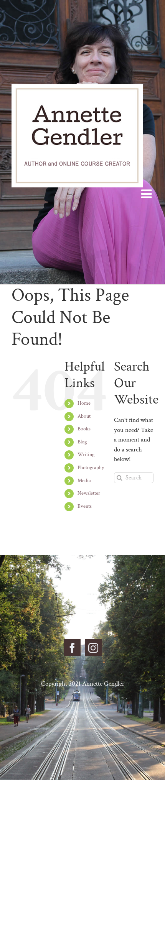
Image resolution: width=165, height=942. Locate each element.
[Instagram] (93, 647)
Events (85, 506)
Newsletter (89, 493)
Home (84, 403)
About (84, 416)
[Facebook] (72, 647)
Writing (86, 454)
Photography (91, 467)
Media (84, 480)
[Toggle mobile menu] (147, 193)
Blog (82, 441)
